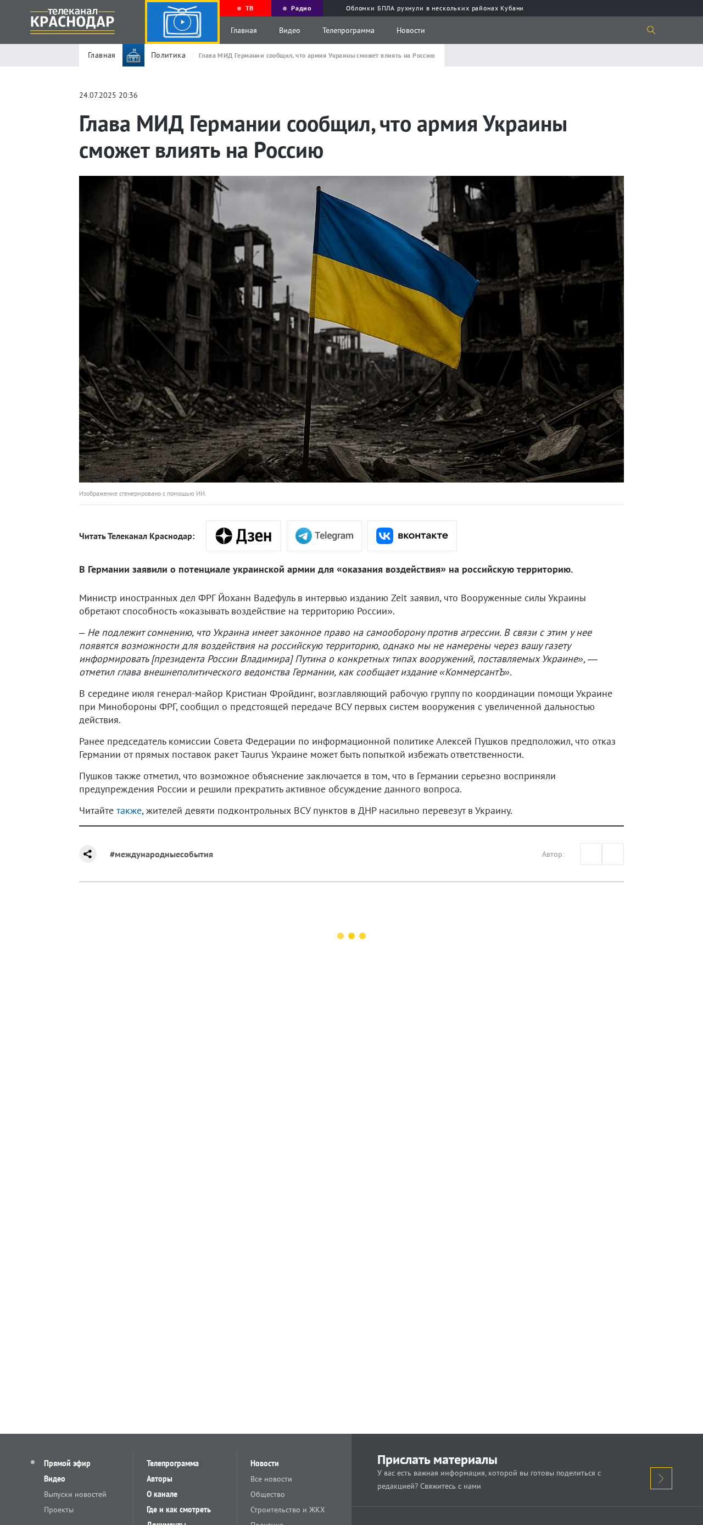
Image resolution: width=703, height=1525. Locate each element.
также (129, 810)
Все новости (271, 1479)
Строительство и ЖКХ (287, 1510)
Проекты (59, 1510)
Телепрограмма (348, 30)
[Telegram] (324, 535)
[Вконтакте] (412, 535)
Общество (267, 1494)
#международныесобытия (161, 854)
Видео (289, 30)
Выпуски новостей (75, 1494)
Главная (244, 30)
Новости (411, 30)
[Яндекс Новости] (243, 535)
